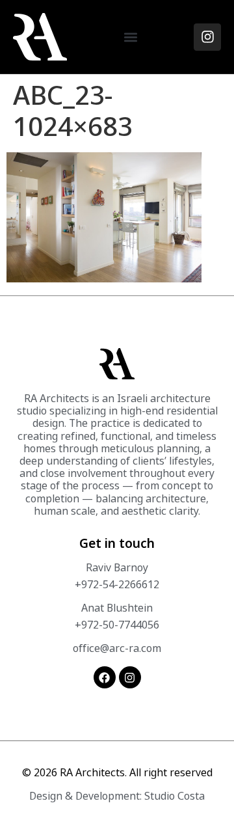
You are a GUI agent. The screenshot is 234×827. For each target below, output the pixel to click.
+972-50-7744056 (117, 624)
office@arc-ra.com (117, 648)
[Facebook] (105, 677)
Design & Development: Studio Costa (117, 796)
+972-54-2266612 (117, 584)
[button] (130, 36)
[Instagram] (207, 37)
